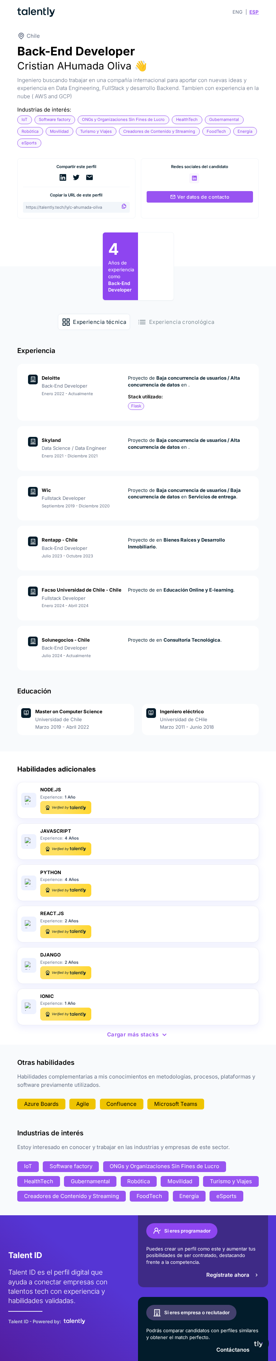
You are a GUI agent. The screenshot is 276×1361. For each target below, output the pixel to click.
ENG (238, 12)
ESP (254, 12)
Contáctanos (232, 1349)
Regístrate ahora (227, 1274)
